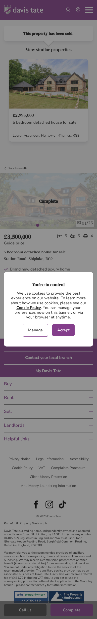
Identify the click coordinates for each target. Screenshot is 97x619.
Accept (63, 330)
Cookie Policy (28, 307)
